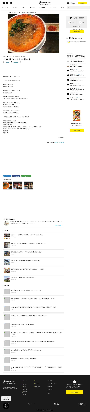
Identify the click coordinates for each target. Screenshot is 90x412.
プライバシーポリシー (52, 384)
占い (62, 7)
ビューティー (53, 7)
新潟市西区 (16, 62)
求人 (49, 391)
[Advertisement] (33, 69)
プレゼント (42, 7)
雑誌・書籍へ (77, 130)
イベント (15, 7)
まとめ (24, 394)
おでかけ (32, 7)
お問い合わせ (51, 389)
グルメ (23, 7)
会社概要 (50, 380)
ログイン (81, 17)
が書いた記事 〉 (59, 225)
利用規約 (50, 386)
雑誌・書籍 (37, 386)
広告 (49, 393)
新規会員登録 (82, 3)
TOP (10, 12)
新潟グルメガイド (59, 142)
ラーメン (7, 62)
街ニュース (5, 7)
